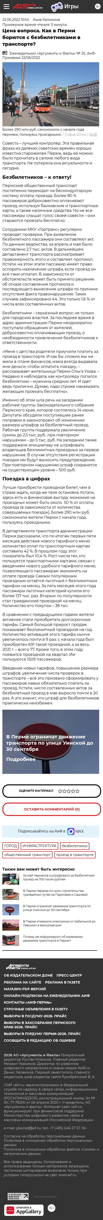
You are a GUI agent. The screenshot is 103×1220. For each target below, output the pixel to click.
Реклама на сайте (22, 982)
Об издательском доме (28, 975)
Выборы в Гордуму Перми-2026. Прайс (42, 1034)
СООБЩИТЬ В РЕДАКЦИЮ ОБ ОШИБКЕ (39, 1040)
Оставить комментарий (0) (52, 809)
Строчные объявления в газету (36, 1009)
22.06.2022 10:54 (15, 19)
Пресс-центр (69, 975)
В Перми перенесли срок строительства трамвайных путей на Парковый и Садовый (55, 892)
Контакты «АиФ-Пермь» (28, 1002)
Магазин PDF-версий (25, 989)
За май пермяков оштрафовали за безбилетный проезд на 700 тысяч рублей (58, 877)
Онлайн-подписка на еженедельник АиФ (47, 996)
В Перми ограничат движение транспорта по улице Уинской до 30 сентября (49, 743)
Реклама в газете (62, 982)
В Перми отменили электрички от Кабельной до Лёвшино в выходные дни (59, 923)
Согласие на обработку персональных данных (44, 1136)
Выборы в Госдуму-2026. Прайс (35, 1016)
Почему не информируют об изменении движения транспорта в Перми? (53, 938)
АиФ (93, 134)
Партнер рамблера (45, 1196)
